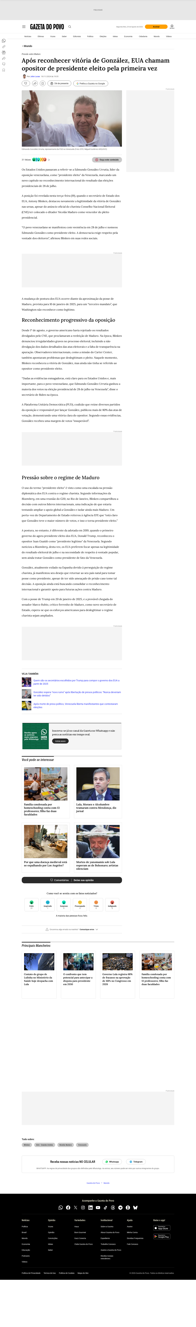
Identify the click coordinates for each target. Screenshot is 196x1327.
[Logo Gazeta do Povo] (47, 26)
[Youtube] (98, 1207)
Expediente (105, 1238)
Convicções (52, 1238)
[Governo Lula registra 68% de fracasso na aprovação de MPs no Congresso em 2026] (117, 961)
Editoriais (77, 36)
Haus (76, 1226)
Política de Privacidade (31, 1273)
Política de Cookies (66, 1273)
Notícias (27, 36)
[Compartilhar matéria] (35, 83)
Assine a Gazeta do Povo (111, 1250)
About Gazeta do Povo (110, 1232)
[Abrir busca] (69, 26)
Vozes (52, 36)
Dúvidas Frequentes (135, 1238)
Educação (26, 1250)
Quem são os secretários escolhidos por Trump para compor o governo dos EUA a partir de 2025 (76, 682)
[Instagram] (83, 1207)
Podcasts (26, 1256)
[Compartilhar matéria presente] (4, 52)
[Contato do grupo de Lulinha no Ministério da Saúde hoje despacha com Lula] (39, 961)
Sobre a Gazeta (107, 1226)
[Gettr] (128, 1207)
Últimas (41, 36)
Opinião (51, 1232)
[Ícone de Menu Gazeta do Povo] (24, 27)
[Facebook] (68, 1207)
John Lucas (35, 76)
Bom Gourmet (80, 1232)
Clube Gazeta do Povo (83, 1244)
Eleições (103, 36)
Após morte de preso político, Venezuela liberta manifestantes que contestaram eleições (75, 706)
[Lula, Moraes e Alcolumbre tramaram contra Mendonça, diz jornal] (98, 784)
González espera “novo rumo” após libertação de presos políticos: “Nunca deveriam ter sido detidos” (77, 694)
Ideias (115, 36)
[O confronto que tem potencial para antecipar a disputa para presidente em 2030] (78, 961)
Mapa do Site (83, 1273)
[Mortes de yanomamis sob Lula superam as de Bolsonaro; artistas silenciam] (98, 841)
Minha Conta (132, 1232)
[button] (72, 930)
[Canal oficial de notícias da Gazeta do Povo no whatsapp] (61, 1207)
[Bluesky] (135, 1207)
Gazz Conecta (80, 1238)
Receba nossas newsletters (107, 1257)
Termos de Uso (50, 1273)
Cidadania (143, 36)
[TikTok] (105, 1207)
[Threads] (113, 1207)
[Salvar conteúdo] (42, 83)
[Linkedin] (90, 1207)
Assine (129, 1226)
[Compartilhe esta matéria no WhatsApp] (4, 41)
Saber (64, 36)
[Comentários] (26, 83)
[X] (75, 1207)
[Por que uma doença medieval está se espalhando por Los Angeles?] (45, 841)
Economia (128, 36)
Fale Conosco (132, 1244)
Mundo (157, 36)
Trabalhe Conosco (108, 1244)
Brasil (24, 1232)
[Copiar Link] (4, 46)
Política (90, 36)
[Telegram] (120, 1207)
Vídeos (169, 36)
